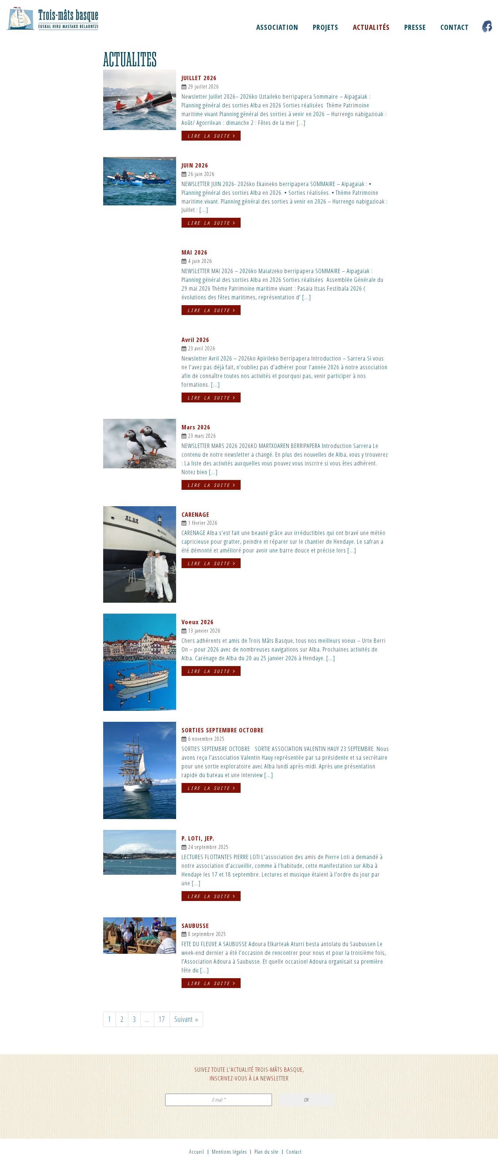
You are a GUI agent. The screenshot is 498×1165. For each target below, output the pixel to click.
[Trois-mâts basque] (62, 18)
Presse (415, 27)
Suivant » (186, 1019)
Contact (454, 27)
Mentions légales (229, 1151)
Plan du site (266, 1151)
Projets (325, 27)
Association (277, 27)
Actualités (371, 27)
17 (162, 1019)
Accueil (196, 1151)
